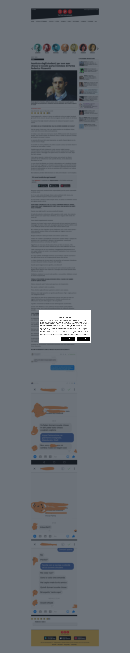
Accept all (83, 338)
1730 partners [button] (49, 320)
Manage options (67, 338)
